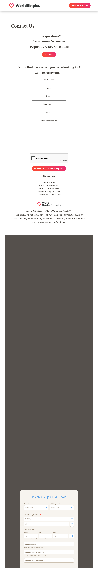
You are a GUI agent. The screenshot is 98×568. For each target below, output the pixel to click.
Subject (49, 112)
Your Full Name (49, 79)
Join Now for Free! (79, 5)
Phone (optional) (49, 104)
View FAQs (49, 54)
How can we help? (49, 120)
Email (49, 88)
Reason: (49, 96)
